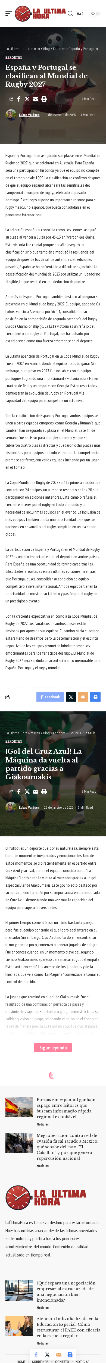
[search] (70, 13)
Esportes (13, 57)
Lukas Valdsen (29, 115)
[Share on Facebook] (19, 99)
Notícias (43, 1124)
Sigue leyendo (53, 1047)
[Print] (44, 99)
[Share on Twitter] (27, 99)
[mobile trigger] (10, 13)
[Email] (35, 99)
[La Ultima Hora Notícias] (40, 13)
